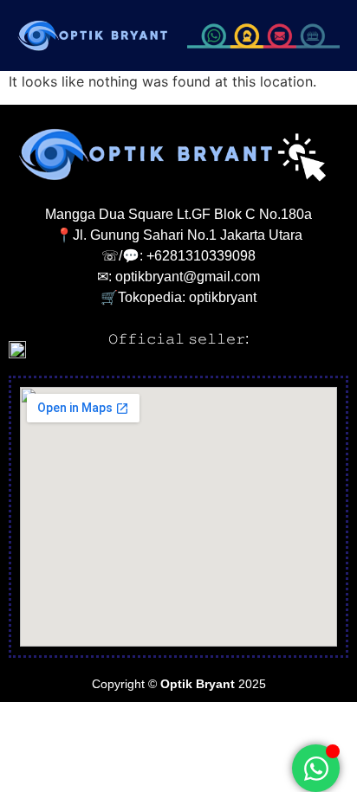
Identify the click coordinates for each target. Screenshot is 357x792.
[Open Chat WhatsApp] (316, 768)
